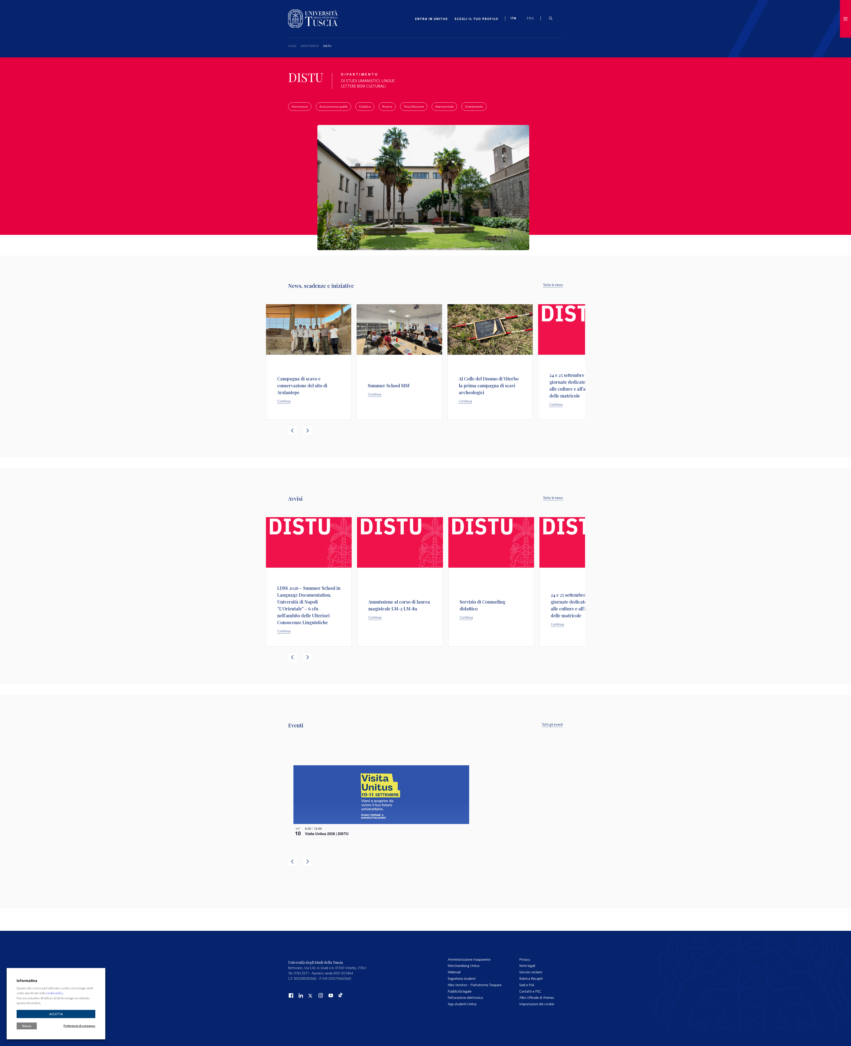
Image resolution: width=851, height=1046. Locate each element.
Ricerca (387, 106)
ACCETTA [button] (56, 1014)
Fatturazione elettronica (465, 997)
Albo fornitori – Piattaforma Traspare (475, 985)
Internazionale (444, 106)
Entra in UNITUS (431, 19)
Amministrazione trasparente (469, 959)
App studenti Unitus (462, 1004)
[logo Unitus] (313, 26)
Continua (284, 401)
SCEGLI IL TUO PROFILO (476, 19)
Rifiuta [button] (26, 1026)
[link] (515, 19)
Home (292, 46)
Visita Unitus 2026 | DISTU (327, 833)
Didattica (365, 106)
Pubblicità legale (459, 991)
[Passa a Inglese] (532, 19)
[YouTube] (330, 995)
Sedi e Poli (526, 985)
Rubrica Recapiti (531, 978)
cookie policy (54, 993)
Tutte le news (553, 284)
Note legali (527, 966)
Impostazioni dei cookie (536, 1004)
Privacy (524, 959)
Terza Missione (414, 106)
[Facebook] (290, 995)
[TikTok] (340, 996)
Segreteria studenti (462, 978)
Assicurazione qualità (333, 106)
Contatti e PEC (530, 991)
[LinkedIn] (300, 995)
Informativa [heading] (27, 980)
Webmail (454, 972)
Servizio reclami (530, 972)
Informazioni (300, 106)
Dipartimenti (310, 46)
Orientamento (474, 106)
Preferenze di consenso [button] (79, 1025)
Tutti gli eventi (552, 724)
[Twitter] (310, 995)
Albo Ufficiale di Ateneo (536, 997)
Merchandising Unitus (464, 966)
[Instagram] (320, 995)
